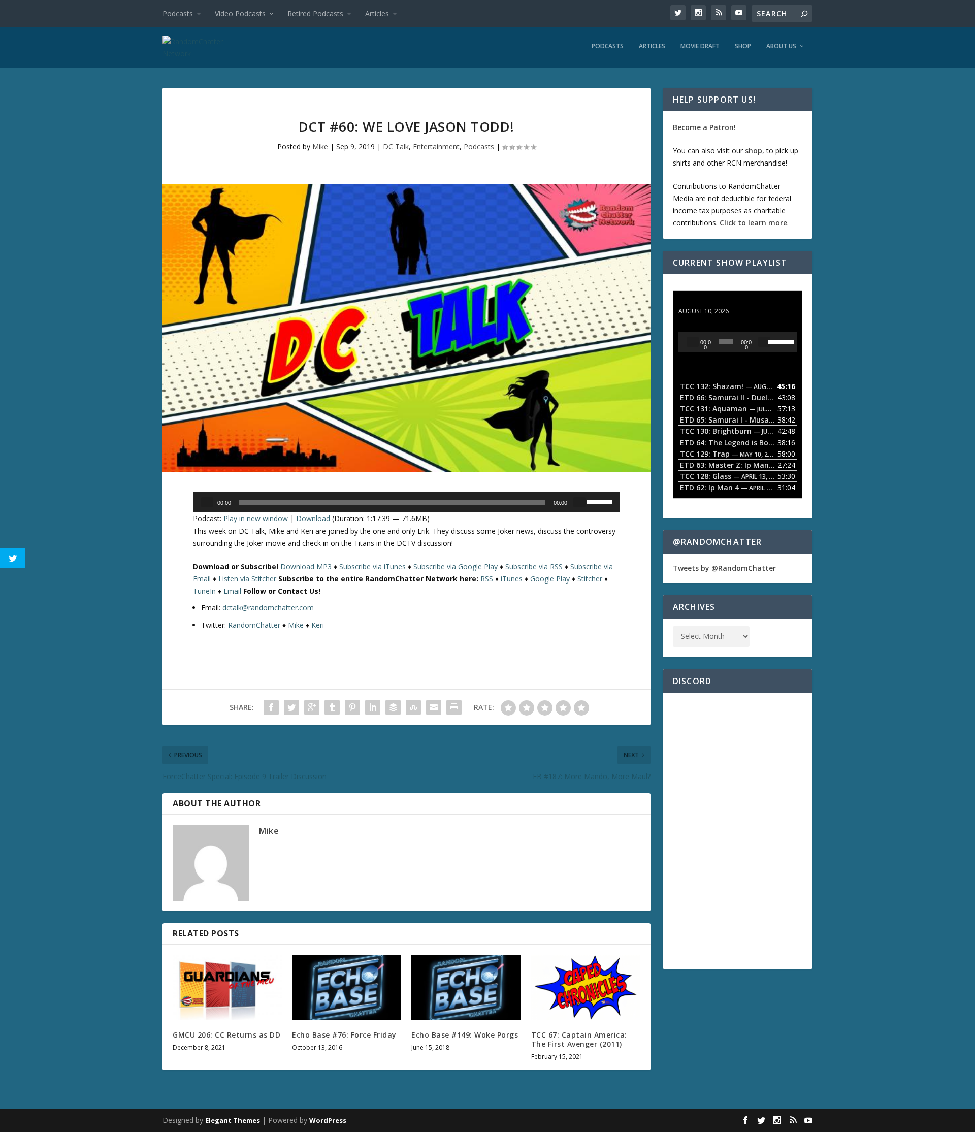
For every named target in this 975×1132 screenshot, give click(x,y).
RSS (486, 579)
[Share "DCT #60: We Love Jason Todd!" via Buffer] (393, 707)
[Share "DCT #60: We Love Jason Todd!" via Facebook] (271, 707)
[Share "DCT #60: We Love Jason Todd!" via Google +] (312, 707)
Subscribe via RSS (534, 566)
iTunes (512, 579)
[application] (406, 502)
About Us (781, 46)
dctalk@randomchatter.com (268, 607)
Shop (743, 46)
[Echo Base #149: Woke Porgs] (466, 987)
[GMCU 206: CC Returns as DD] (227, 987)
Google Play (550, 579)
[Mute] (579, 502)
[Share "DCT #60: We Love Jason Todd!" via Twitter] (291, 707)
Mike (320, 146)
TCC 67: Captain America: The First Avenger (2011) (579, 1039)
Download (313, 518)
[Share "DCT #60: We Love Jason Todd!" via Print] (454, 707)
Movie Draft (700, 46)
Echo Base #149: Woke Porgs (464, 1035)
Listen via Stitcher (247, 579)
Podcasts (177, 13)
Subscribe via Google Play (455, 566)
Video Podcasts (240, 13)
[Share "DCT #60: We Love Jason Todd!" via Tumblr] (332, 707)
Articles (377, 13)
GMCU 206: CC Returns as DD (226, 1035)
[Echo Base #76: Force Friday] (346, 987)
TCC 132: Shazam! (710, 301)
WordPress (327, 1120)
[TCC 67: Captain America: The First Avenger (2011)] (585, 987)
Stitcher (589, 579)
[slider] (601, 501)
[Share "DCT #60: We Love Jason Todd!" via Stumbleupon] (413, 707)
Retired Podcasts (315, 13)
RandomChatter (254, 625)
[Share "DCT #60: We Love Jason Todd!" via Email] (434, 707)
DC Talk (396, 146)
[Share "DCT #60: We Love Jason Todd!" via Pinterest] (352, 707)
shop (753, 150)
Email (232, 591)
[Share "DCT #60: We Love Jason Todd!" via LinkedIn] (373, 707)
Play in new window (255, 518)
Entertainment (436, 146)
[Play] (207, 502)
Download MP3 (306, 566)
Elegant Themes (232, 1120)
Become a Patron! (704, 127)
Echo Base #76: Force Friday (344, 1035)
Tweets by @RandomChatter (724, 568)
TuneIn (204, 591)
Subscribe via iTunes (372, 566)
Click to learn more (753, 223)
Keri (317, 625)
